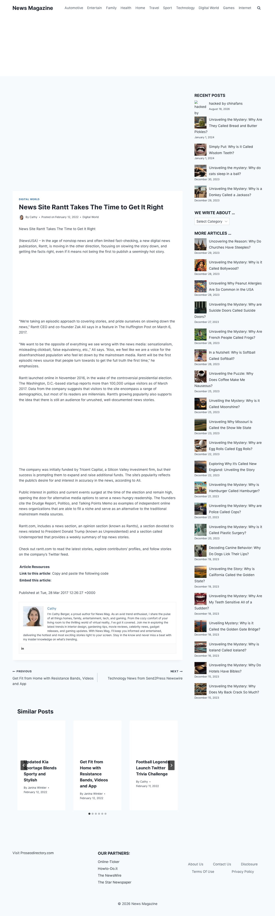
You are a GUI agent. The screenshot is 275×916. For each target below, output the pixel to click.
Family (111, 8)
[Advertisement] (137, 46)
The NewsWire (109, 875)
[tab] (89, 814)
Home (140, 8)
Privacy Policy (243, 872)
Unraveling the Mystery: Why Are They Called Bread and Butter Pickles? (228, 126)
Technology (185, 8)
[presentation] (41, 736)
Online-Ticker (108, 862)
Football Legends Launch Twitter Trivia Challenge (153, 767)
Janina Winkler (37, 787)
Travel (154, 8)
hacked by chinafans (226, 103)
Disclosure (249, 864)
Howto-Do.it (108, 869)
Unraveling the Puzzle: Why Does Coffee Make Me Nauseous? (223, 380)
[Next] (171, 765)
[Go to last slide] (24, 765)
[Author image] (21, 217)
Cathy (33, 217)
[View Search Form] (259, 8)
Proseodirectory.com (37, 853)
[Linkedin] (22, 648)
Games (229, 8)
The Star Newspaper (114, 882)
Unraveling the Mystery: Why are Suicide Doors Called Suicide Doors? (228, 310)
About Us (195, 864)
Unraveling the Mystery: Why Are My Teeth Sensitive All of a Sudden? (228, 602)
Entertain (94, 8)
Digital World (209, 8)
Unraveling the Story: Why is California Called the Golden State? (224, 575)
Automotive (74, 8)
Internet (245, 8)
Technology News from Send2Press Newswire (145, 675)
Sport (167, 8)
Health (126, 8)
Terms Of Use (203, 872)
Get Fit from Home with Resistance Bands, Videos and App (53, 678)
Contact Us (222, 864)
